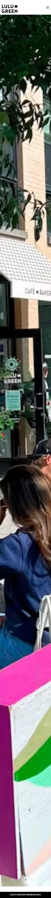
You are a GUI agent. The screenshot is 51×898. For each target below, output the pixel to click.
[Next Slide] (47, 450)
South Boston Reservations (25, 895)
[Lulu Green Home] (9, 9)
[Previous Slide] (3, 450)
